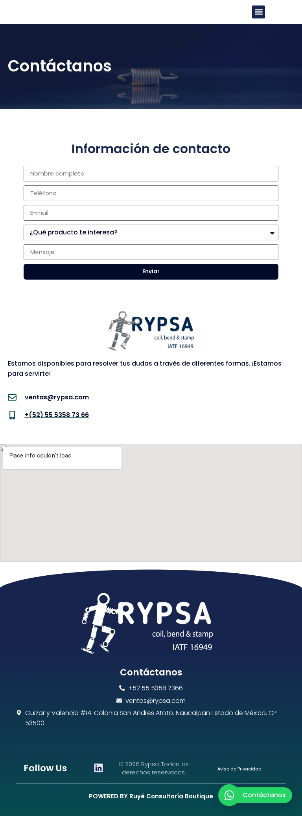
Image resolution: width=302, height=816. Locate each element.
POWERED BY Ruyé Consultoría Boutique (151, 796)
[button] (258, 11)
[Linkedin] (98, 768)
